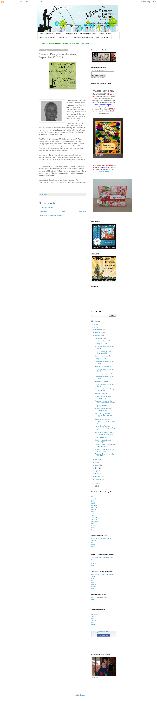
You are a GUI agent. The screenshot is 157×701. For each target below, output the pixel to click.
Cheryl (93, 587)
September (99, 338)
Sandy (93, 526)
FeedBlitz (103, 78)
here (44, 182)
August (97, 459)
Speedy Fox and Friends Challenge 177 (103, 409)
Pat (92, 618)
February (98, 477)
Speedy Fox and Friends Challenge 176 (103, 441)
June (97, 465)
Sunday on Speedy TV (102, 344)
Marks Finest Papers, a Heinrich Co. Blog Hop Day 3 (105, 421)
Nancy (93, 530)
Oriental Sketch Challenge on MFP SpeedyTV (105, 445)
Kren (93, 547)
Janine (93, 620)
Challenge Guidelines (53, 34)
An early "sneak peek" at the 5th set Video (104, 450)
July (96, 462)
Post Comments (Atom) (55, 215)
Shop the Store (63, 37)
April (97, 471)
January (98, 479)
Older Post (82, 212)
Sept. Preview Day (101, 437)
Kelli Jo (93, 501)
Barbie (93, 585)
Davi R (93, 564)
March (97, 474)
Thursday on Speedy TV (103, 366)
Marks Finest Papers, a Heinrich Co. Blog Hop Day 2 (105, 428)
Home (41, 34)
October (98, 335)
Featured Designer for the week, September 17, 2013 (105, 402)
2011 (95, 486)
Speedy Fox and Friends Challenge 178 (103, 397)
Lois (92, 497)
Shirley (93, 541)
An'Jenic (94, 519)
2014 (95, 324)
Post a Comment (47, 207)
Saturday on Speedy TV (103, 356)
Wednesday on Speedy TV (104, 374)
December (99, 330)
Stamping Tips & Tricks (88, 34)
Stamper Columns (105, 34)
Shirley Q (94, 522)
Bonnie (93, 509)
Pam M (93, 528)
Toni (92, 513)
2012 (95, 483)
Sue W (93, 515)
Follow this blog (103, 635)
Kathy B (94, 545)
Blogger (82, 695)
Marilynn (94, 505)
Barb (93, 566)
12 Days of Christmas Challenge (82, 37)
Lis (92, 543)
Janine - (94, 557)
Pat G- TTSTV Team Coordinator (102, 574)
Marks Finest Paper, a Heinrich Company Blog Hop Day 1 (105, 433)
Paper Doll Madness (103, 37)
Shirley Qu (94, 614)
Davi (92, 578)
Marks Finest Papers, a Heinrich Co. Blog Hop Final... (103, 415)
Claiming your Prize (70, 34)
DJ (92, 559)
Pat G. (93, 503)
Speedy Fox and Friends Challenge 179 (103, 352)
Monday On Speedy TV (103, 393)
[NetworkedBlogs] (103, 632)
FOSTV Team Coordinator (105, 557)
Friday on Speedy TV (102, 359)
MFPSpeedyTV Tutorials (47, 37)
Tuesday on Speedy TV (103, 381)
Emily (93, 624)
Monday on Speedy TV (102, 341)
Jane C (93, 499)
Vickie (93, 524)
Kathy (93, 511)
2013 (95, 327)
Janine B (94, 517)
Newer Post (43, 212)
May (96, 468)
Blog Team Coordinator (103, 538)
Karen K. (94, 507)
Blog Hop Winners (101, 406)
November (99, 332)
